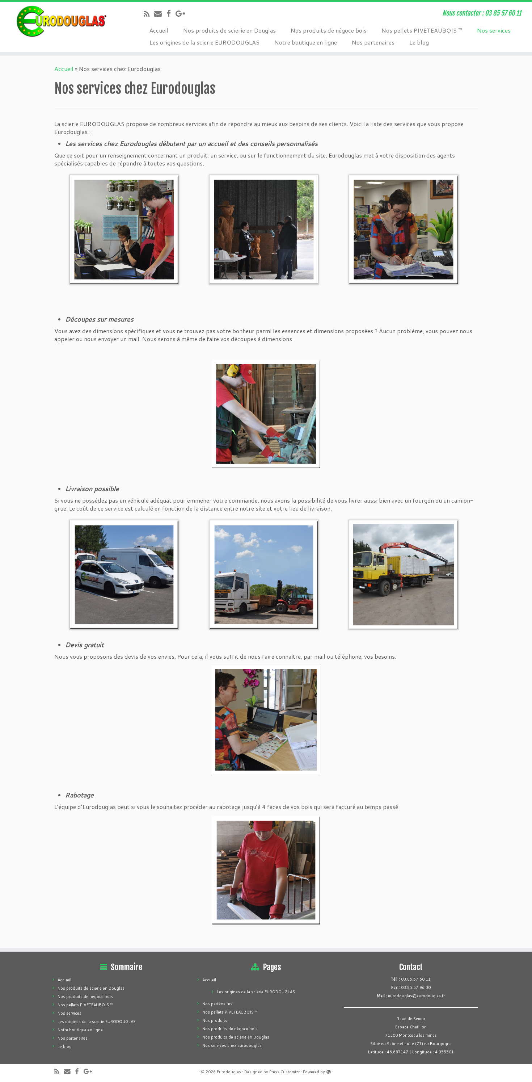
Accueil (158, 30)
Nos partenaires (372, 42)
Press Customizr (284, 1072)
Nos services (494, 30)
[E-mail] (160, 13)
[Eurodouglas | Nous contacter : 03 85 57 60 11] (61, 21)
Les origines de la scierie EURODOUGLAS (204, 42)
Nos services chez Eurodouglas (232, 1045)
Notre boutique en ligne (305, 42)
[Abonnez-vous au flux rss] (149, 13)
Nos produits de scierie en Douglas (229, 30)
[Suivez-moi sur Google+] (183, 13)
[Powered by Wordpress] (328, 1070)
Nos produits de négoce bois (328, 30)
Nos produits (214, 1020)
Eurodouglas (229, 1072)
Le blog (419, 42)
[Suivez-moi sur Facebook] (171, 13)
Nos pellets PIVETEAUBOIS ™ (421, 30)
